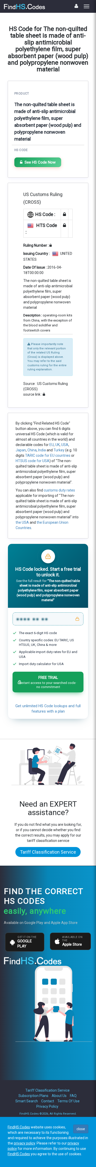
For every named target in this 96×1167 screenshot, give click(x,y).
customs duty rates (59, 490)
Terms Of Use (68, 1101)
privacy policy (24, 1143)
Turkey (59, 450)
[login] (76, 6)
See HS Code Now (40, 162)
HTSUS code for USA (32, 461)
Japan (21, 450)
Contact (47, 1101)
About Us (59, 1096)
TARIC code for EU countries (47, 455)
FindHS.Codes (19, 1127)
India (42, 450)
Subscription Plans (33, 1096)
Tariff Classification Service (48, 852)
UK (57, 445)
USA (64, 445)
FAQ (73, 1096)
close (81, 1129)
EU (51, 445)
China (32, 450)
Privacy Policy (47, 1106)
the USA (22, 522)
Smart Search (26, 1101)
